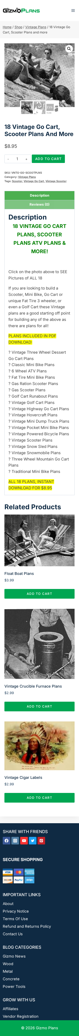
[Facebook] (6, 840)
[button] (69, 49)
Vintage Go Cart (34, 181)
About (8, 903)
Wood (8, 964)
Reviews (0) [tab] (39, 204)
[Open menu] (73, 10)
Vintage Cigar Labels (23, 777)
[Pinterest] (41, 840)
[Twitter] (32, 840)
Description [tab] (39, 195)
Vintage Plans (27, 177)
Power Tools (14, 986)
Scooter (17, 181)
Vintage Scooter (56, 181)
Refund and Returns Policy (27, 926)
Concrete (11, 979)
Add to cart (48, 159)
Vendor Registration (21, 1016)
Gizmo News (14, 956)
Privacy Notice (16, 911)
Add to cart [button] (39, 594)
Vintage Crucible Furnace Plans (33, 686)
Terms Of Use (15, 919)
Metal (8, 971)
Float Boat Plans (19, 573)
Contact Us (13, 934)
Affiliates (10, 1009)
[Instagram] (15, 840)
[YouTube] (24, 840)
